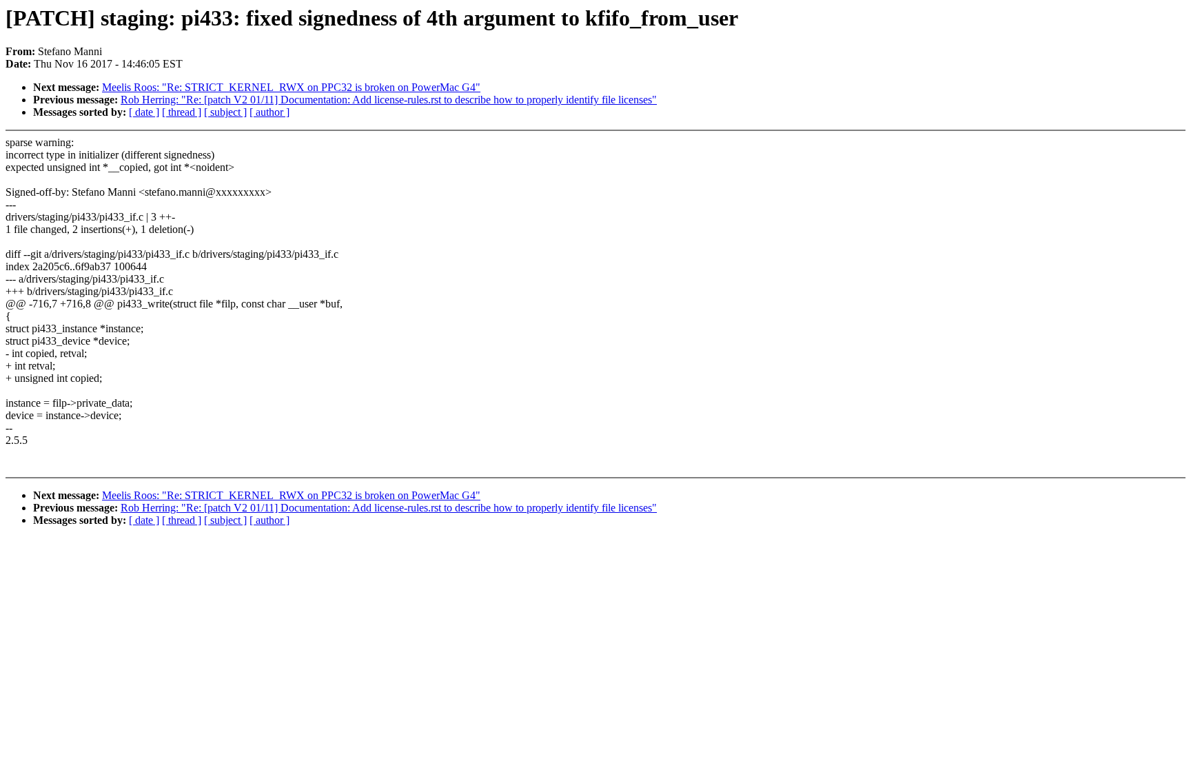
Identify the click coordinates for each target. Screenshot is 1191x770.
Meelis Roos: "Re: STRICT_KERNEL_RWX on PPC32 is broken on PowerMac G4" (291, 87)
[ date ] (144, 112)
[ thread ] (181, 112)
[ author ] (269, 112)
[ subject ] (225, 112)
